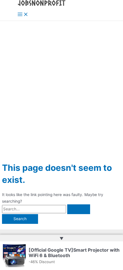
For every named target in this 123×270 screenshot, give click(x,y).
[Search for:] (46, 209)
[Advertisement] (61, 85)
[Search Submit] (78, 209)
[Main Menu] (23, 15)
